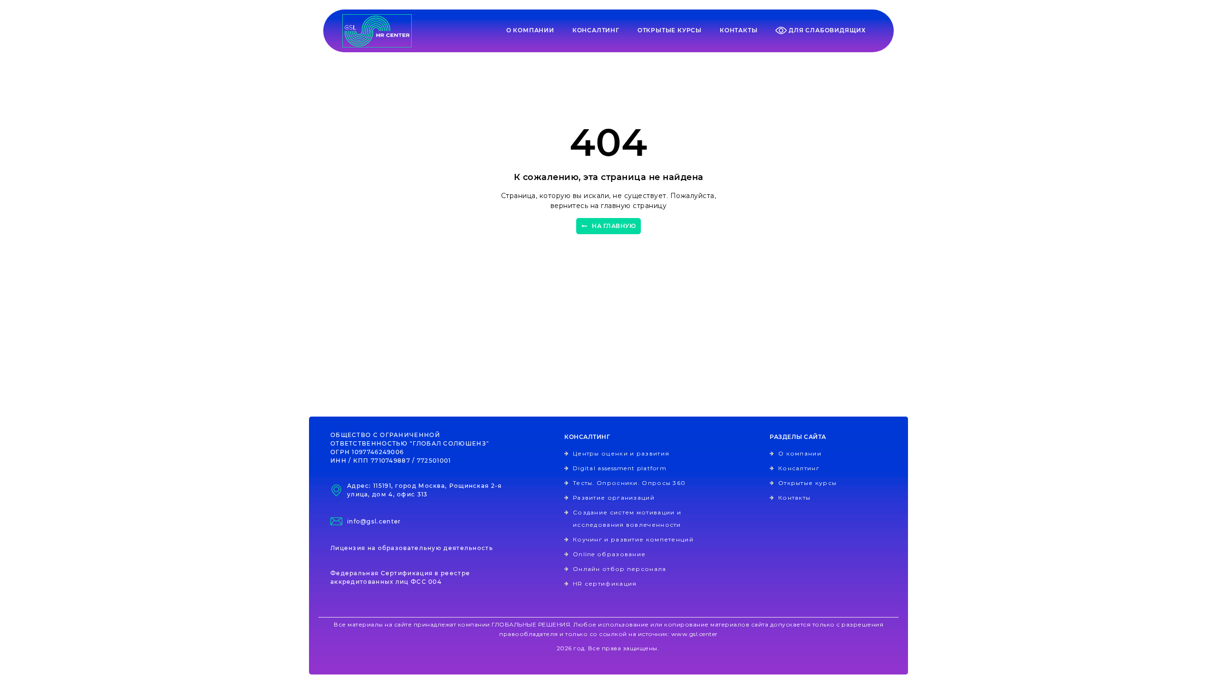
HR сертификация (605, 583)
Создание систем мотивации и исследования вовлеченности (627, 518)
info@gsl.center (374, 521)
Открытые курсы (669, 30)
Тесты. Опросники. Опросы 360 (629, 482)
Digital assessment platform (619, 468)
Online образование (609, 554)
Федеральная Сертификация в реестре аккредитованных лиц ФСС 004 (400, 577)
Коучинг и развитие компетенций (633, 539)
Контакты (738, 30)
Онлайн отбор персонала (619, 568)
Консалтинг (595, 30)
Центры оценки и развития (621, 453)
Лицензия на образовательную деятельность (411, 547)
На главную (614, 225)
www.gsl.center (694, 633)
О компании (530, 30)
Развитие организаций (614, 497)
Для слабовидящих (826, 30)
